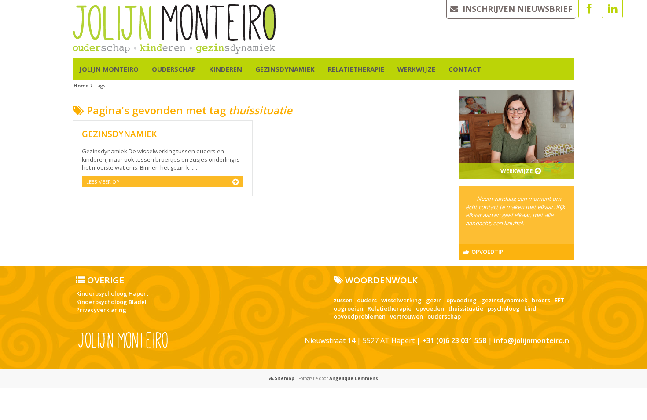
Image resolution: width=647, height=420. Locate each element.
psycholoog (504, 308)
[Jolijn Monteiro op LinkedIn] (612, 9)
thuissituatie (465, 308)
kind (530, 308)
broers (541, 300)
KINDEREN (225, 69)
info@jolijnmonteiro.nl (532, 340)
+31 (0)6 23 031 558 (454, 340)
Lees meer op (102, 181)
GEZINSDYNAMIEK (285, 69)
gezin (434, 300)
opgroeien (348, 308)
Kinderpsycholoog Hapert (112, 293)
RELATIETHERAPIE (356, 69)
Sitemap (283, 378)
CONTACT (464, 69)
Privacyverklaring (101, 310)
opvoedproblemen (360, 316)
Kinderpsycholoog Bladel (111, 302)
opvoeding (461, 300)
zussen (343, 300)
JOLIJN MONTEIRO (109, 69)
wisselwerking (401, 300)
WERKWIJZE (416, 69)
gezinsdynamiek (504, 300)
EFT (560, 300)
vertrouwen (406, 316)
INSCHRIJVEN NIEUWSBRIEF (515, 9)
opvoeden (430, 308)
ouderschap (444, 316)
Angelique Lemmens (353, 378)
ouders (367, 300)
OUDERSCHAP (174, 69)
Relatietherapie (390, 308)
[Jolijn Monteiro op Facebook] (588, 9)
